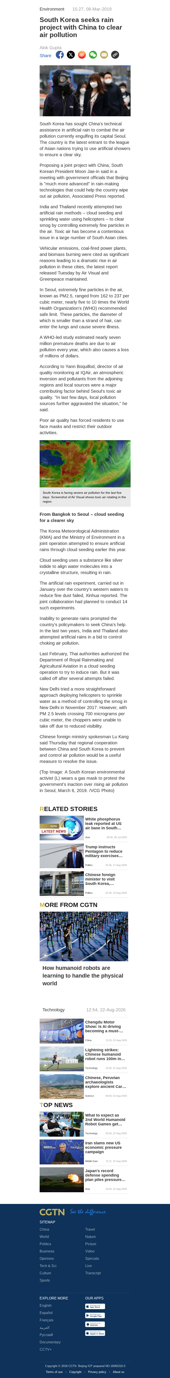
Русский (46, 1335)
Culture (45, 1273)
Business (47, 1251)
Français (46, 1320)
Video (90, 1251)
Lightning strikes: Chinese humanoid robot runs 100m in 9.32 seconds (103, 1054)
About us (118, 1372)
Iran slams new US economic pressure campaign (103, 1147)
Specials (92, 1258)
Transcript (93, 1273)
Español (46, 1313)
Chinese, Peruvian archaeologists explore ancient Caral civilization (105, 1082)
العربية (44, 1327)
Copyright (75, 1372)
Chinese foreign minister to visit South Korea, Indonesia (100, 879)
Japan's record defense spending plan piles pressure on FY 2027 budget (103, 1175)
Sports (45, 1280)
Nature (90, 1237)
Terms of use (55, 1372)
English (46, 1305)
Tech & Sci (48, 1266)
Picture (90, 1244)
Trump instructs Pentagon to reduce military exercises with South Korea (103, 851)
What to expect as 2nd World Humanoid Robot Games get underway (105, 1119)
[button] (45, 955)
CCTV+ (46, 1349)
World (44, 1237)
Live (88, 1266)
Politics (45, 1244)
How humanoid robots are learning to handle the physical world (82, 975)
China (44, 1229)
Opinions (47, 1258)
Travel (90, 1229)
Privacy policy (97, 1372)
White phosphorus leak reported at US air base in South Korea (103, 823)
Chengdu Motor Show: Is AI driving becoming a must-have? (103, 1026)
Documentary (50, 1342)
